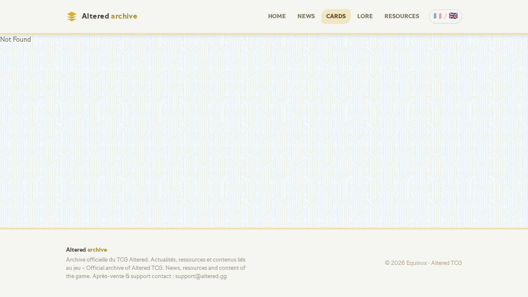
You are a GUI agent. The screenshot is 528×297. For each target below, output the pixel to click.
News (306, 16)
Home (277, 16)
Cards (336, 16)
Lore (365, 16)
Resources (401, 16)
